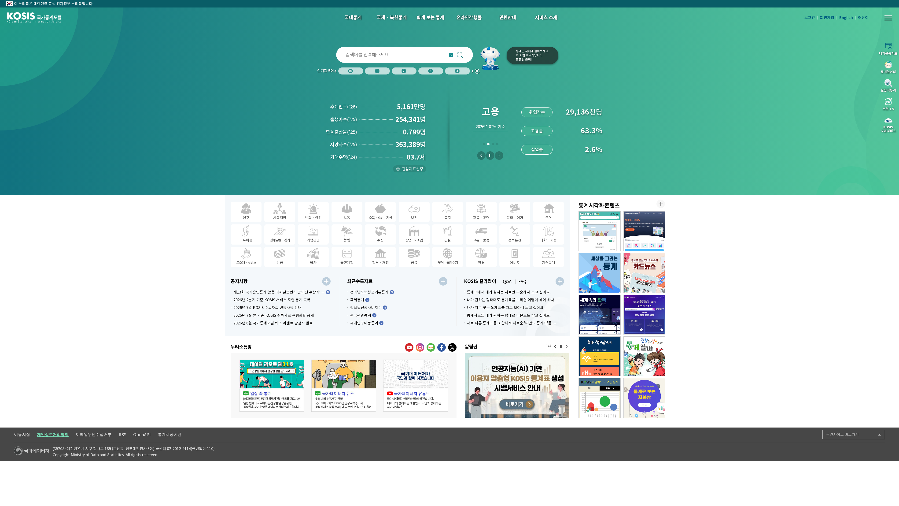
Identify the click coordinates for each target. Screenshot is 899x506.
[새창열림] (517, 385)
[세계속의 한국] (599, 314)
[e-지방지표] (644, 314)
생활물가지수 (537, 131)
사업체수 (458, 71)
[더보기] (326, 281)
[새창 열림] (271, 386)
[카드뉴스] (644, 273)
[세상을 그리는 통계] (599, 273)
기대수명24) (343, 157)
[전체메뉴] (888, 18)
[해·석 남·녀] (599, 356)
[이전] (481, 155)
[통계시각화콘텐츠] (660, 204)
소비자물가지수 (537, 112)
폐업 (404, 71)
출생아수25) (343, 119)
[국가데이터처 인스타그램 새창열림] (420, 347)
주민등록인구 (351, 71)
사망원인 (431, 71)
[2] (488, 145)
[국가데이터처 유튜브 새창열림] (409, 347)
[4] (497, 145)
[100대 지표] (599, 231)
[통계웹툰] (644, 356)
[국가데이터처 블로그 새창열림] (431, 347)
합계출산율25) (341, 132)
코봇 (492, 58)
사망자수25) (343, 144)
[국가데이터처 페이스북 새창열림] (441, 347)
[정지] (490, 155)
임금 (378, 71)
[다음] (499, 155)
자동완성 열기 (451, 55)
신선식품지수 (537, 149)
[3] (492, 145)
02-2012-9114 (179, 448)
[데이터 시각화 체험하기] (644, 231)
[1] (484, 145)
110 (210, 448)
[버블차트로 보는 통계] (599, 398)
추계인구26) (343, 107)
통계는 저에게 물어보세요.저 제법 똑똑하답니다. (532, 55)
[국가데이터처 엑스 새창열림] (452, 347)
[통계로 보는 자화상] (644, 398)
